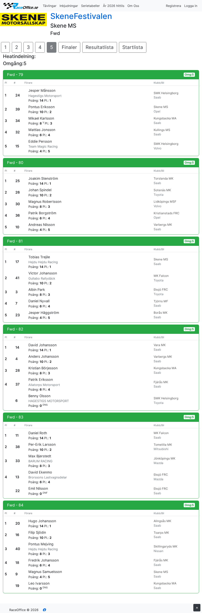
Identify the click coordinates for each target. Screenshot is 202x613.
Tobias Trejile (39, 257)
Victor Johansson (42, 273)
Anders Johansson (43, 356)
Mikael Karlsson (41, 118)
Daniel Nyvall (39, 301)
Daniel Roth (37, 433)
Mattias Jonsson (41, 130)
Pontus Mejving (40, 544)
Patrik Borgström (42, 213)
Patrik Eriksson (40, 379)
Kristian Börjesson (43, 368)
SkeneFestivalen (81, 16)
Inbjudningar (69, 6)
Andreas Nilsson (41, 225)
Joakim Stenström (43, 178)
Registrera (173, 6)
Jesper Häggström (43, 313)
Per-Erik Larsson (42, 444)
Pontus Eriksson (41, 107)
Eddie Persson (40, 141)
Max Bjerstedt (39, 456)
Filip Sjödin (37, 532)
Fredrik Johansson (43, 560)
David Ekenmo (40, 472)
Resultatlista (100, 47)
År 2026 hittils (113, 6)
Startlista (132, 47)
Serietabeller (90, 6)
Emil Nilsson (38, 488)
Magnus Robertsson (44, 201)
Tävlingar (49, 6)
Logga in (190, 6)
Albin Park (36, 289)
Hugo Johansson (42, 521)
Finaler (69, 47)
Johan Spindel (39, 190)
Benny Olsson (39, 396)
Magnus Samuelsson (45, 572)
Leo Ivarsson (39, 583)
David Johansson (42, 345)
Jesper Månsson (41, 90)
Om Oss (133, 6)
